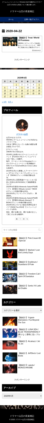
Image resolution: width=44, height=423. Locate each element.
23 (22, 93)
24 (28, 93)
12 (39, 87)
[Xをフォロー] (20, 218)
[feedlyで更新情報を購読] (23, 218)
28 (10, 96)
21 (10, 93)
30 (22, 96)
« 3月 (4, 102)
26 (39, 93)
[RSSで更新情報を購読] (27, 218)
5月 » (10, 102)
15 (16, 90)
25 (33, 93)
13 (5, 90)
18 (33, 90)
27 (5, 96)
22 (16, 93)
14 (10, 90)
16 (22, 90)
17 (28, 90)
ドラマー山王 (22, 134)
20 (5, 93)
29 (16, 96)
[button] (39, 230)
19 (39, 90)
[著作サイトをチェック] (16, 218)
